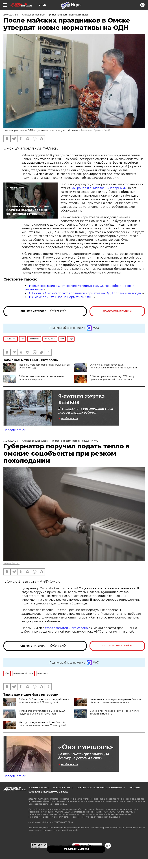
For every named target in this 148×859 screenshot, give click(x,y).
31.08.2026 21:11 (11, 440)
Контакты (134, 788)
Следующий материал (76, 849)
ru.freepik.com (11, 563)
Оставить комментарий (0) (117, 311)
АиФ (107, 130)
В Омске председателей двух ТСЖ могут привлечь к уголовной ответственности (112, 377)
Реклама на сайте (39, 788)
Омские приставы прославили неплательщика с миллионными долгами (113, 366)
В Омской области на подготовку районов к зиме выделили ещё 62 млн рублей (44, 701)
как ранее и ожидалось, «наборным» (98, 188)
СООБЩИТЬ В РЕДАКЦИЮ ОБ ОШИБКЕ (48, 792)
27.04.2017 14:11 (11, 14)
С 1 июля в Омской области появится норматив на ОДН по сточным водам (85, 293)
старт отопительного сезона (66, 628)
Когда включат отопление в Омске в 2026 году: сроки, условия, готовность (42, 712)
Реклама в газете (63, 788)
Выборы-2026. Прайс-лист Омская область (101, 788)
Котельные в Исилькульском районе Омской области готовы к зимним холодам (115, 701)
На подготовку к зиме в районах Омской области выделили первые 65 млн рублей (42, 724)
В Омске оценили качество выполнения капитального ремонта (41, 377)
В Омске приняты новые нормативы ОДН (61, 297)
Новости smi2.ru (15, 430)
